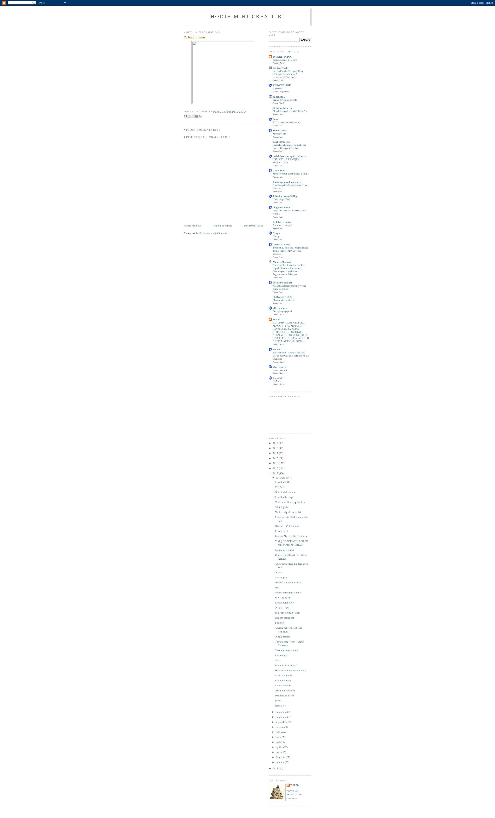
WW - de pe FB (283, 597)
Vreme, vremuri (283, 685)
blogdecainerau (281, 207)
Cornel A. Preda (281, 244)
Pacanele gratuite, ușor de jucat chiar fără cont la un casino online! (289, 146)
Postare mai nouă (192, 225)
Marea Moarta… (280, 133)
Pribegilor (280, 705)
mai (278, 742)
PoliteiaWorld (280, 68)
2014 (276, 463)
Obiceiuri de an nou (285, 492)
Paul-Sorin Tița (281, 141)
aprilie (279, 747)
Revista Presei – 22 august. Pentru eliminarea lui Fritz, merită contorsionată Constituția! (288, 74)
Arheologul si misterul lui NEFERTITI (288, 629)
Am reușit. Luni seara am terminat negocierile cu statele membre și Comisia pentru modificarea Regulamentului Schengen (289, 269)
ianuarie (280, 762)
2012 (276, 473)
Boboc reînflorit (280, 369)
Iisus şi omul (281, 531)
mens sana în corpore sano (285, 59)
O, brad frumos (282, 636)
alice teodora (280, 308)
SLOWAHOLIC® (282, 297)
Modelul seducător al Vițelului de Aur (290, 110)
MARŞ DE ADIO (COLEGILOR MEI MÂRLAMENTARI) (291, 543)
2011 (276, 768)
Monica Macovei (282, 262)
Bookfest (279, 622)
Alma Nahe (279, 170)
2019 (276, 443)
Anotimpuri (281, 655)
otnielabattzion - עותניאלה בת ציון (290, 156)
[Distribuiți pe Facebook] (196, 116)
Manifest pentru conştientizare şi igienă (290, 173)
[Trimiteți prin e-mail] (185, 116)
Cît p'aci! (279, 487)
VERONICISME (282, 85)
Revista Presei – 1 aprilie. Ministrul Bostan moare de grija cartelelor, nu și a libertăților (291, 355)
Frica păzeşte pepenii (282, 311)
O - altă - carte (282, 607)
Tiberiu (295, 785)
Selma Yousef (280, 130)
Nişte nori (277, 88)
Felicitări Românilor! (286, 665)
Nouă (278, 660)
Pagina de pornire (223, 225)
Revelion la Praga (284, 497)
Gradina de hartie (282, 108)
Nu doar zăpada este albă (288, 512)
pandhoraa (279, 96)
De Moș (276, 381)
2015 (276, 458)
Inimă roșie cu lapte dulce (287, 182)
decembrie (281, 477)
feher (275, 119)
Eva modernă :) (283, 680)
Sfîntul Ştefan (282, 507)
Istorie (278, 700)
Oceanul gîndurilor (285, 690)
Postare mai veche (253, 225)
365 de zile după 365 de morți (286, 122)
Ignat (277, 587)
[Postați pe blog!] (189, 116)
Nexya (276, 233)
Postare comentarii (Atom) (213, 233)
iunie (279, 737)
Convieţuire (279, 367)
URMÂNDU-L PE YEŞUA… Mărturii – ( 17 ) (287, 161)
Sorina (276, 319)
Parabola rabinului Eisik (287, 612)
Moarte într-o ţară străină (288, 592)
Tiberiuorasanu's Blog (285, 196)
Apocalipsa (281, 577)
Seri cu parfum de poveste (285, 99)
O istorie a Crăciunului (287, 526)
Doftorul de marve (284, 695)
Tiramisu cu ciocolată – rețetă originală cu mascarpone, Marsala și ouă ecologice (290, 250)
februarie (281, 757)
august (279, 727)
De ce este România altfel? (289, 582)
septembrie (282, 722)
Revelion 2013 (283, 482)
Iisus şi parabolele (284, 602)
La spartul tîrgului (284, 550)
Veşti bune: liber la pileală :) (290, 502)
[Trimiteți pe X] (193, 116)
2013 (276, 468)
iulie (278, 732)
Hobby (276, 236)
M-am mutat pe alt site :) (284, 299)
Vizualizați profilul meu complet (295, 794)
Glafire (278, 572)
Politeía (277, 349)
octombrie (281, 717)
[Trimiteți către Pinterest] (200, 116)
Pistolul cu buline (282, 222)
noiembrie (281, 712)
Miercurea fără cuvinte (287, 650)
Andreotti (278, 378)
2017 (276, 453)
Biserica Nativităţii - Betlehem (291, 536)
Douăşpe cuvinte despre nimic (290, 670)
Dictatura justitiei (282, 282)
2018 (276, 448)
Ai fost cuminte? (283, 675)
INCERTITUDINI (282, 56)
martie (279, 752)
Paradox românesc (284, 617)
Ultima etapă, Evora (282, 199)
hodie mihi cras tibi (248, 16)
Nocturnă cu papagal (282, 224)
